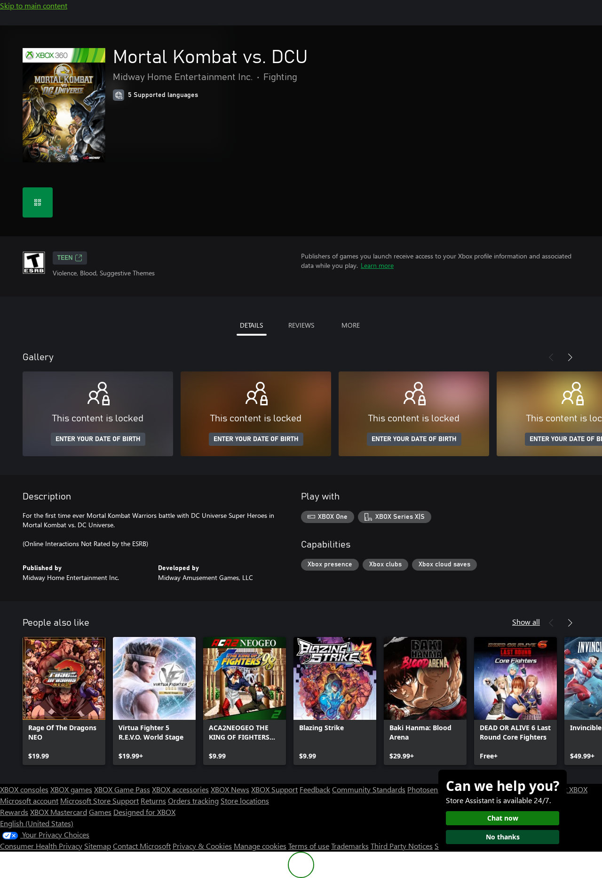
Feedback (315, 789)
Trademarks (350, 846)
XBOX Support (274, 789)
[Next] (570, 357)
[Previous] (551, 357)
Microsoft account (29, 801)
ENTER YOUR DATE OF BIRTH (98, 439)
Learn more (377, 265)
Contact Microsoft (142, 846)
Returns (153, 801)
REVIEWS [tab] (301, 325)
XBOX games (71, 789)
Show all (526, 622)
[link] (64, 701)
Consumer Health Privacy (41, 846)
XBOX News (230, 789)
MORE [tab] (350, 325)
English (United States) (36, 823)
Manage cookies (260, 846)
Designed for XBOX (144, 812)
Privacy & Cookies (202, 846)
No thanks (503, 836)
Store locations (245, 801)
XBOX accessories (180, 789)
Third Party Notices (402, 846)
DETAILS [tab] (251, 325)
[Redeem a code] (38, 202)
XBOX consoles (24, 789)
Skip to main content (33, 5)
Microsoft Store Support (99, 801)
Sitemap (97, 846)
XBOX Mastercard (58, 812)
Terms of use (308, 846)
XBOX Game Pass (122, 789)
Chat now (502, 818)
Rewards (14, 812)
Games (100, 812)
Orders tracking (193, 801)
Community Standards (368, 789)
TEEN (65, 258)
